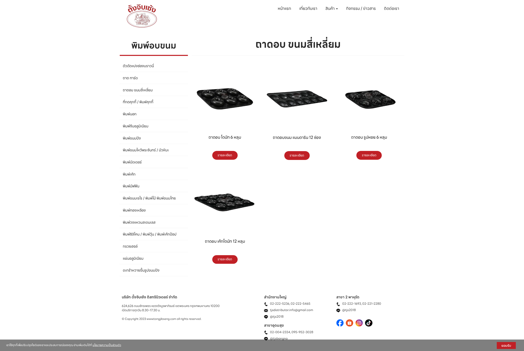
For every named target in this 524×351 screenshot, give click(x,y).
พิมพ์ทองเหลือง (134, 210)
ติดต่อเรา (391, 8)
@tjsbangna (279, 338)
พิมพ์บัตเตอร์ (132, 162)
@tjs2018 (276, 316)
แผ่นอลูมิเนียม (133, 258)
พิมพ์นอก (130, 114)
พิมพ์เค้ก (129, 174)
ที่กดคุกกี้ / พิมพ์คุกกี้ (138, 102)
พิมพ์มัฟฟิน (131, 186)
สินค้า (330, 8)
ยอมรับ (506, 345)
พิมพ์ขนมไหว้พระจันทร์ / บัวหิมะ (146, 150)
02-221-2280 (371, 303)
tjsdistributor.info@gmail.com (291, 310)
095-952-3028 (302, 332)
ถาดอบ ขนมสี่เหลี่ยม (138, 90)
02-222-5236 (279, 303)
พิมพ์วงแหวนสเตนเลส (139, 222)
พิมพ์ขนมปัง (132, 138)
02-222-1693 (351, 303)
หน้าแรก (284, 8)
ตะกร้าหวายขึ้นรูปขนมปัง (141, 270)
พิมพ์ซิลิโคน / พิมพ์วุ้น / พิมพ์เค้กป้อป (149, 234)
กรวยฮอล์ (130, 246)
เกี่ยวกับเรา (308, 8)
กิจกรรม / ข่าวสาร (361, 8)
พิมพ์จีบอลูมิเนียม (135, 126)
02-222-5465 (300, 303)
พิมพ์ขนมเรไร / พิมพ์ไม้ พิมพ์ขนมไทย (149, 198)
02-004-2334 (280, 332)
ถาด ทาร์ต (130, 78)
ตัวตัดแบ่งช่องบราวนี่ (138, 66)
